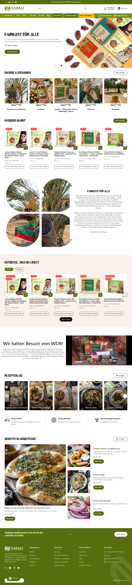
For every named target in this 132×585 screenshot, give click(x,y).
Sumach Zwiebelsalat (102, 501)
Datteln (31, 552)
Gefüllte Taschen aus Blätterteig (106, 449)
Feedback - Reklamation (62, 558)
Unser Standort (121, 15)
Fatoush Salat (91, 408)
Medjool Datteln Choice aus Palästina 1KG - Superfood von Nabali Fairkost (65, 154)
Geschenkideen (34, 558)
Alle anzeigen (66, 319)
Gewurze (19, 269)
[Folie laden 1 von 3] (61, 66)
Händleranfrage (59, 565)
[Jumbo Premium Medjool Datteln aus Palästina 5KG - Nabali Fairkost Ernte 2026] (41, 138)
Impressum (82, 552)
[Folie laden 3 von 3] (70, 66)
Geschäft (32, 562)
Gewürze (32, 555)
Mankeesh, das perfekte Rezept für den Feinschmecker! (27, 508)
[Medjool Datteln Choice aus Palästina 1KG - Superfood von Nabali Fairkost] (65, 138)
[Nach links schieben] (7, 95)
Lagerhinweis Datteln (61, 562)
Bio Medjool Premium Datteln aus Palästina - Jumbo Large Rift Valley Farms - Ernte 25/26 (90, 154)
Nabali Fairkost (122, 580)
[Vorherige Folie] (47, 2)
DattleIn (9, 269)
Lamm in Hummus (116, 408)
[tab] (9, 269)
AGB (80, 558)
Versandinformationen (61, 555)
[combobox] (62, 8)
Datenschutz (83, 555)
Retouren (57, 552)
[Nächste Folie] (85, 2)
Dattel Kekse (66, 408)
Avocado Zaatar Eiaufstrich (16, 408)
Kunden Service (106, 15)
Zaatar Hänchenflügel (41, 408)
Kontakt (81, 562)
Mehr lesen (9, 518)
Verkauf (31, 565)
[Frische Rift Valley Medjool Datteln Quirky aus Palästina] (115, 138)
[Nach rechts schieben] (125, 95)
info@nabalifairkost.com (114, 562)
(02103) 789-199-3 (112, 558)
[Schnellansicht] (26, 148)
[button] (122, 9)
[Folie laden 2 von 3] (66, 66)
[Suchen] (85, 8)
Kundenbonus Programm (66, 2)
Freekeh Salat (99, 475)
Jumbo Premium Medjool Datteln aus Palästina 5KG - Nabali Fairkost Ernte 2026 (39, 154)
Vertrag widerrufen (85, 565)
